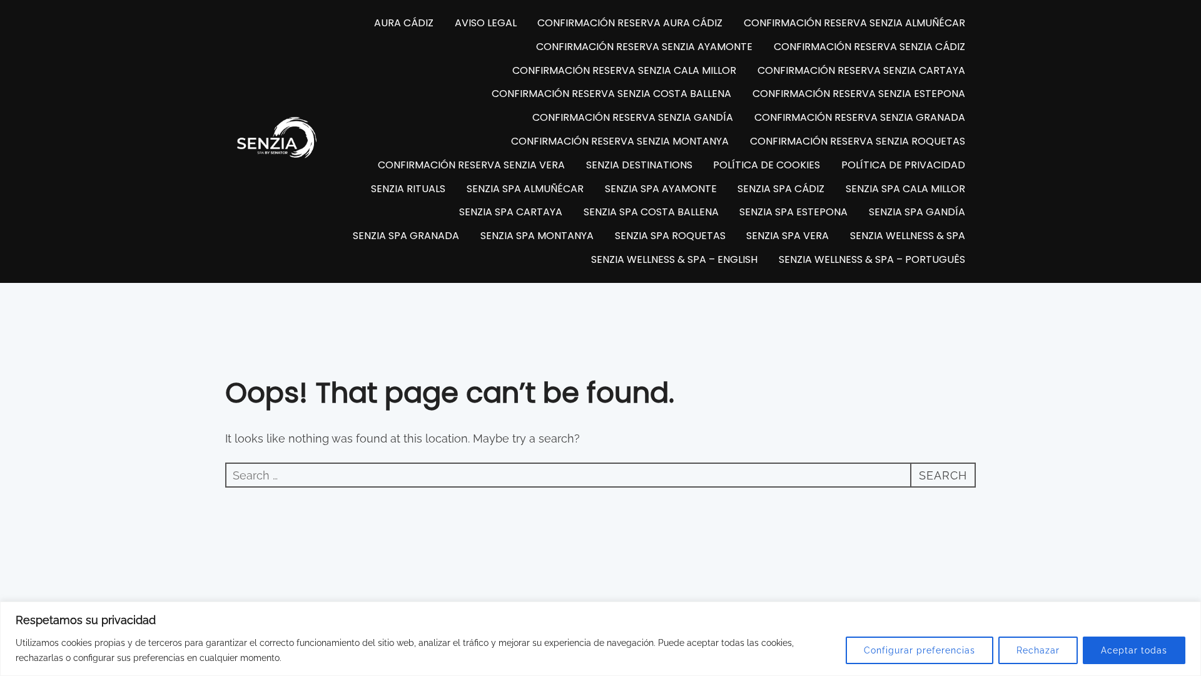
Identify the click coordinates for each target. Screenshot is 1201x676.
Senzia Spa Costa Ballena (651, 212)
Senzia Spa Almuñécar (525, 189)
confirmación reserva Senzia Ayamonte (644, 46)
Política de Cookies (766, 165)
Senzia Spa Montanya (537, 235)
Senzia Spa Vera (787, 235)
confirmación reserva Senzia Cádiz (869, 46)
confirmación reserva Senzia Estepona (859, 93)
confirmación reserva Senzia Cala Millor (624, 70)
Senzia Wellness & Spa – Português (872, 259)
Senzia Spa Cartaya (510, 212)
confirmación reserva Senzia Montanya (620, 141)
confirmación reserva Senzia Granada (859, 117)
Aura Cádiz (403, 23)
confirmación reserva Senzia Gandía (632, 117)
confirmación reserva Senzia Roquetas (857, 141)
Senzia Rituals (408, 189)
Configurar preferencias (919, 650)
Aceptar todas (1134, 650)
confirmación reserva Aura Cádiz (629, 23)
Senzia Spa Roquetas (670, 235)
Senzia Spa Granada (406, 235)
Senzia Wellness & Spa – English (674, 259)
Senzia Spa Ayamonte (661, 189)
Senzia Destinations (639, 165)
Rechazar (1038, 650)
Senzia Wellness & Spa (907, 235)
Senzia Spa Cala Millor (905, 189)
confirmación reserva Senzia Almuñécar (854, 23)
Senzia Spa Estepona (793, 212)
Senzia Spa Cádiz (780, 189)
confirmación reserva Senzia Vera (471, 165)
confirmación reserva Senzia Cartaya (861, 70)
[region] (600, 639)
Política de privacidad (903, 165)
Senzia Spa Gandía (917, 212)
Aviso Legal (486, 23)
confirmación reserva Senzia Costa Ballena (611, 93)
